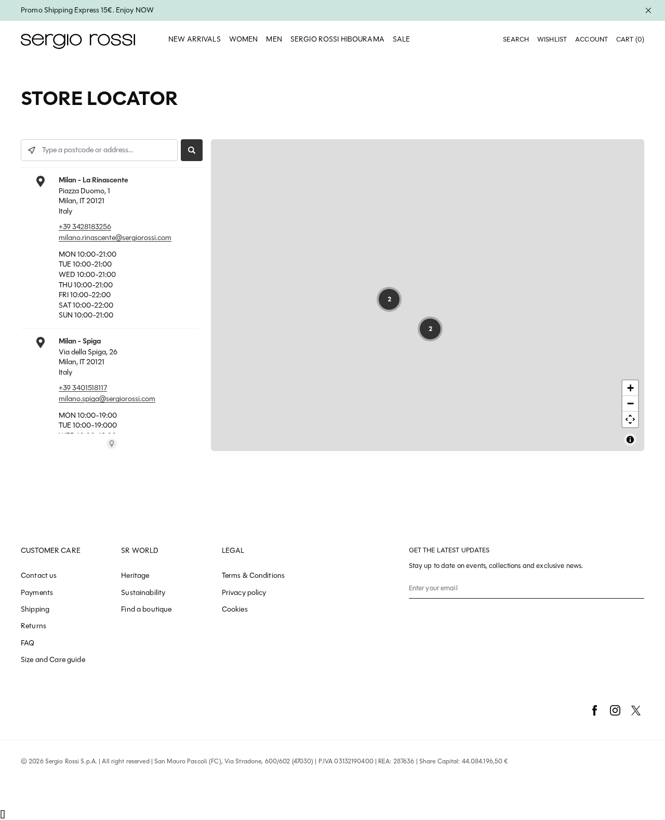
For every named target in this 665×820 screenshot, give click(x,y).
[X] (636, 710)
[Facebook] (594, 710)
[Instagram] (615, 710)
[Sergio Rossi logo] (78, 39)
